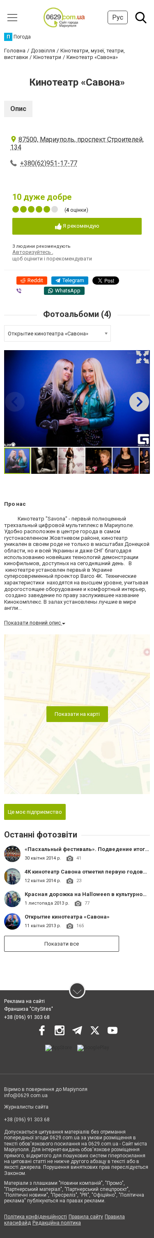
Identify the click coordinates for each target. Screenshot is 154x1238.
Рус (117, 17)
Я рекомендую (80, 226)
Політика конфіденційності (35, 1217)
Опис (18, 109)
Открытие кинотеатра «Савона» (67, 917)
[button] (142, 357)
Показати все (61, 944)
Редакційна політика (56, 1223)
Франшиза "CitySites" (28, 1009)
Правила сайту (86, 1217)
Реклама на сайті (24, 1001)
